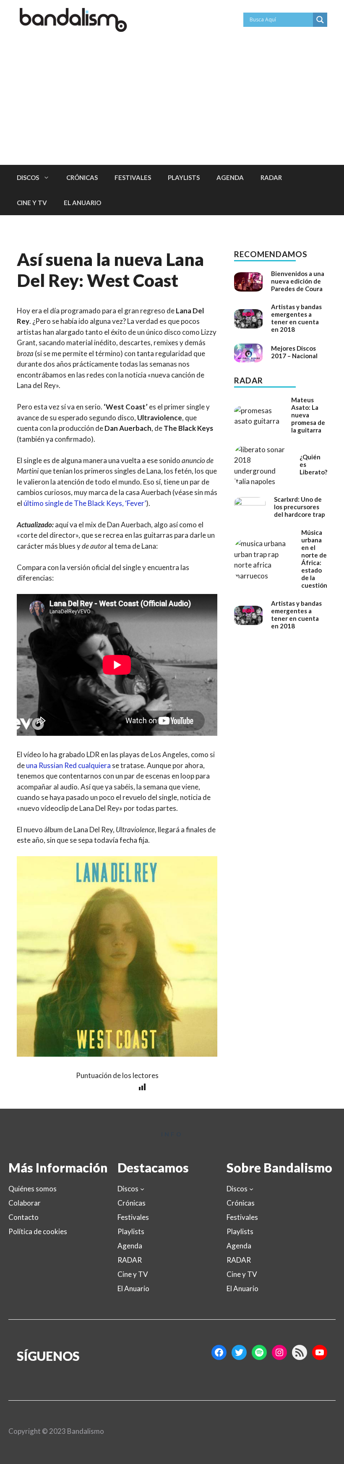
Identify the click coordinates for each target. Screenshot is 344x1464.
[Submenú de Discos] (142, 1189)
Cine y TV (32, 202)
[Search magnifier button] (320, 20)
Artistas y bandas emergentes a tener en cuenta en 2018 (296, 318)
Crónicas (82, 177)
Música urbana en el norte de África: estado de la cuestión (314, 559)
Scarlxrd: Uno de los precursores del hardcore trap (299, 506)
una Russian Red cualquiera (68, 765)
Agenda (230, 177)
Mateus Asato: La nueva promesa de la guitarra (308, 415)
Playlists (184, 177)
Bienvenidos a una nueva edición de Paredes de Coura (297, 281)
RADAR (271, 177)
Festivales (133, 177)
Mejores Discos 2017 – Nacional (294, 351)
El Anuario (82, 202)
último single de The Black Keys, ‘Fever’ (84, 503)
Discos (28, 177)
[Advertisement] (172, 102)
